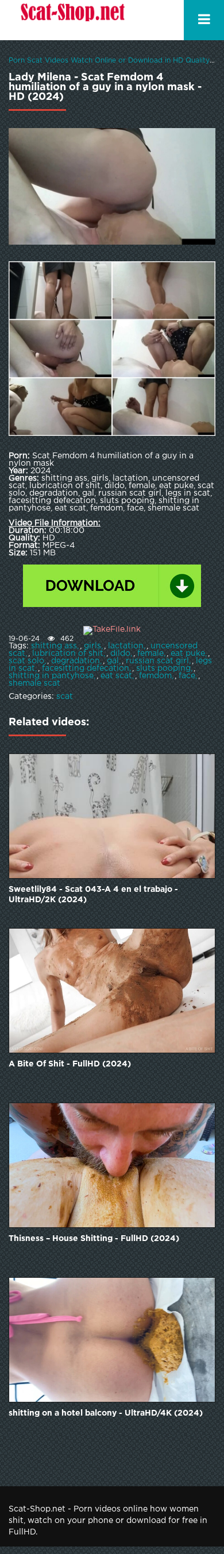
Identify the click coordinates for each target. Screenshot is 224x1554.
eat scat (116, 675)
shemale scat (34, 683)
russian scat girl (157, 661)
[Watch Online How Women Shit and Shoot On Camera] (72, 20)
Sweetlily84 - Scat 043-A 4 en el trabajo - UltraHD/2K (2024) (93, 894)
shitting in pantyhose (51, 675)
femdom (155, 675)
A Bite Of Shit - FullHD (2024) (70, 1064)
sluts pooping (163, 668)
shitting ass (54, 646)
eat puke (188, 653)
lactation (126, 646)
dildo (120, 653)
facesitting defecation (85, 668)
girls (92, 646)
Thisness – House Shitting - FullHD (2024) (94, 1238)
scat (64, 696)
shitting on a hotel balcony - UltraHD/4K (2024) (106, 1413)
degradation (75, 661)
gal (113, 661)
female (150, 653)
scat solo (26, 661)
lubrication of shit (67, 653)
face (187, 675)
